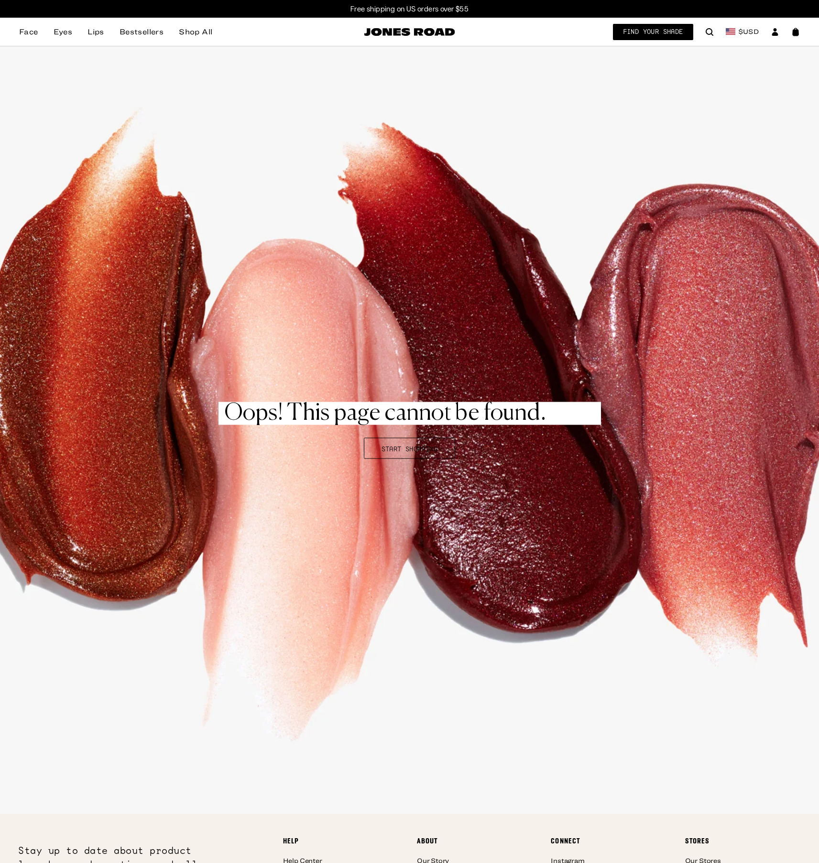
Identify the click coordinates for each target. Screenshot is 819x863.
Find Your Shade (653, 31)
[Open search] (709, 33)
